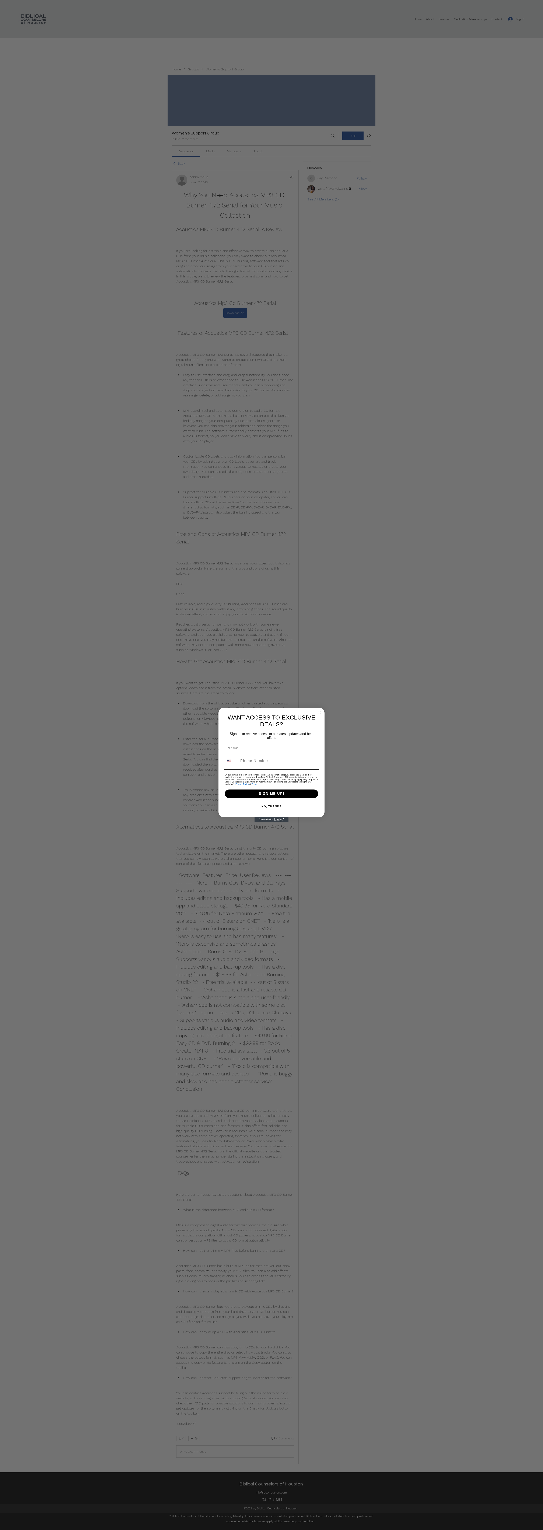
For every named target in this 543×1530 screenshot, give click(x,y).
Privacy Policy (242, 784)
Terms (254, 784)
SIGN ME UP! (271, 793)
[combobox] (231, 761)
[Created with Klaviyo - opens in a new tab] (271, 819)
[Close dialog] (319, 712)
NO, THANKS (272, 806)
